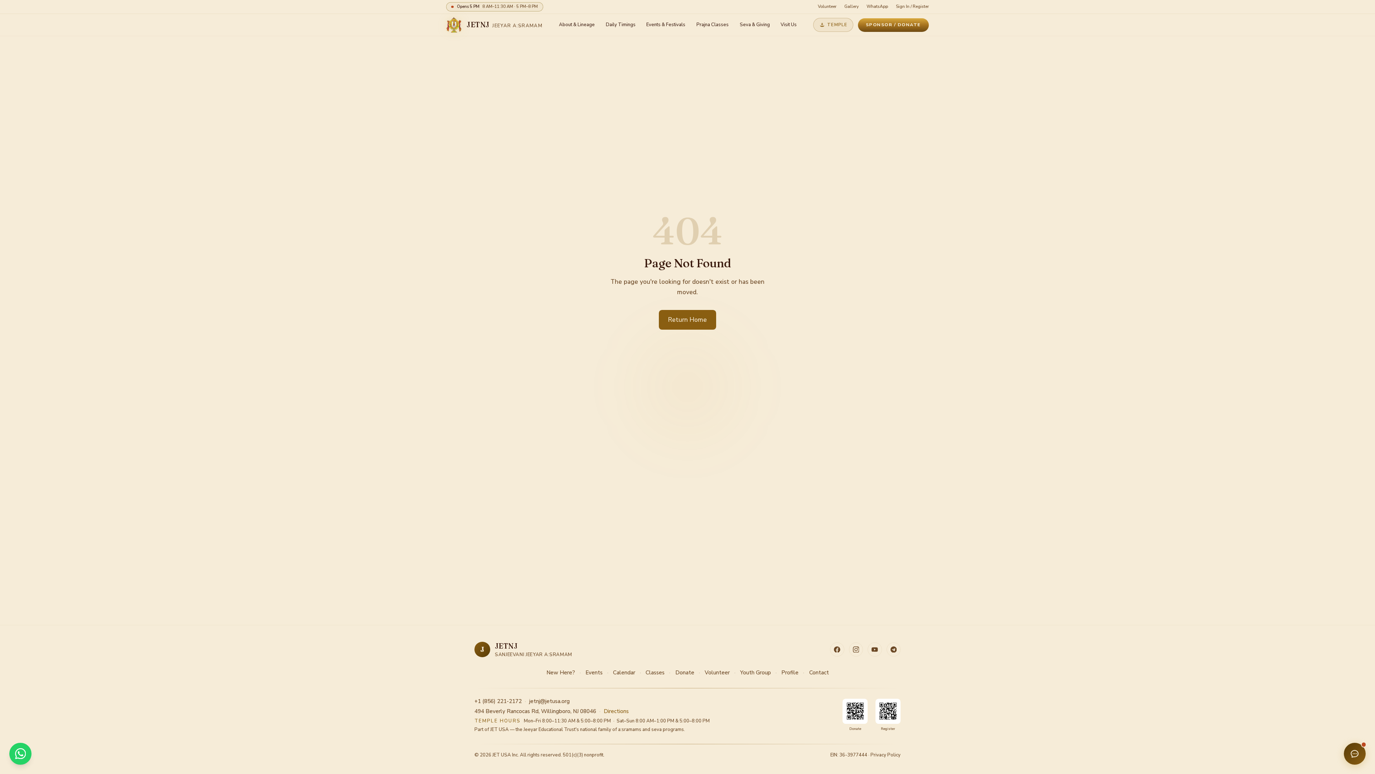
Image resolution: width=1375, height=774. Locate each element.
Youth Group (755, 672)
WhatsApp (877, 6)
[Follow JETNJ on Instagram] (856, 649)
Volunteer (827, 6)
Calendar (624, 672)
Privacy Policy (885, 755)
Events (594, 672)
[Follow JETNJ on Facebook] (837, 649)
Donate (684, 672)
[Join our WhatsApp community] (20, 754)
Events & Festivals (665, 25)
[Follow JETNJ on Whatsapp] (894, 649)
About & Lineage (577, 25)
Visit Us (789, 25)
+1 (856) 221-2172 (498, 701)
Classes (655, 672)
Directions (616, 711)
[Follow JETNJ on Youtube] (875, 649)
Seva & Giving (755, 25)
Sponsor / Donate (893, 25)
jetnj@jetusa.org (549, 701)
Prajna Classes (712, 25)
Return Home (687, 319)
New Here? (560, 672)
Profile (790, 672)
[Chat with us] (1355, 754)
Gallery (851, 6)
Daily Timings (621, 25)
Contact (819, 672)
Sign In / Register (912, 6)
